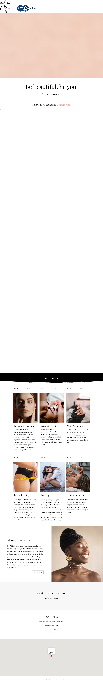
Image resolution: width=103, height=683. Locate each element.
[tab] (19, 388)
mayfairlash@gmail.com (51, 625)
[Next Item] (98, 241)
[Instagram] (53, 633)
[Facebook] (50, 633)
